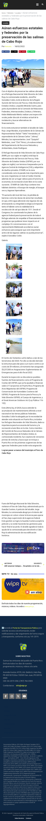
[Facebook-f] (5, 696)
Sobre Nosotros (19, 818)
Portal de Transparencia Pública (25, 628)
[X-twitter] (18, 696)
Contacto (28, 818)
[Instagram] (12, 696)
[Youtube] (24, 696)
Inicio (4, 13)
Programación (9, 724)
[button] (42, 4)
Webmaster (29, 815)
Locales (18, 13)
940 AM (7, 720)
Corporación (9, 733)
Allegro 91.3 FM (10, 715)
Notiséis (10, 13)
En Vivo (7, 711)
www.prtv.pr (29, 606)
